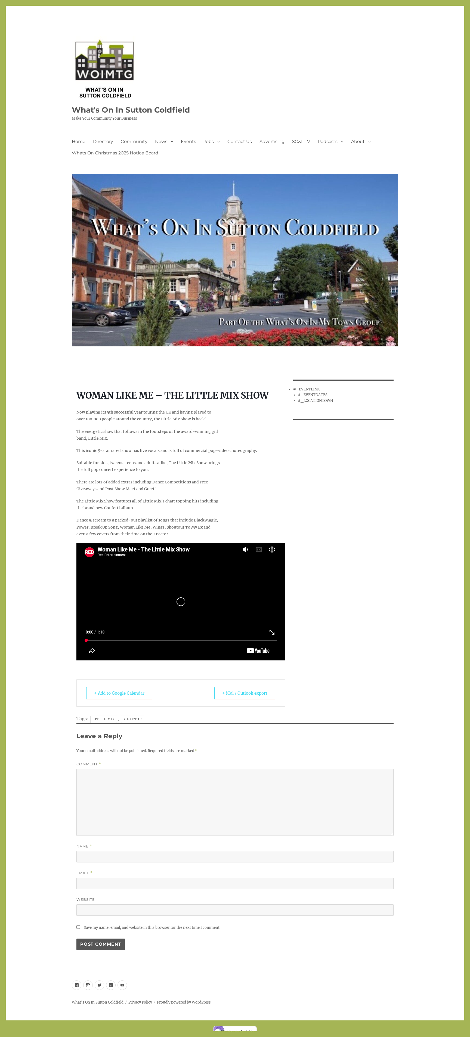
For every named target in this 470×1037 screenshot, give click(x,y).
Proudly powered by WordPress (184, 1002)
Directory (103, 141)
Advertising (272, 141)
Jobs (209, 141)
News (161, 141)
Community (134, 141)
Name (84, 846)
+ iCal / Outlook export (244, 693)
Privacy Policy (140, 1002)
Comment (88, 764)
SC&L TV (301, 141)
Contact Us (239, 141)
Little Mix (103, 719)
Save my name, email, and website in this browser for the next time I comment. (152, 927)
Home (78, 141)
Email (84, 873)
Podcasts (328, 141)
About (358, 141)
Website (85, 899)
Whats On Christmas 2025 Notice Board (115, 153)
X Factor (132, 719)
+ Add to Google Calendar (119, 693)
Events (188, 141)
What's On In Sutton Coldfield (131, 109)
